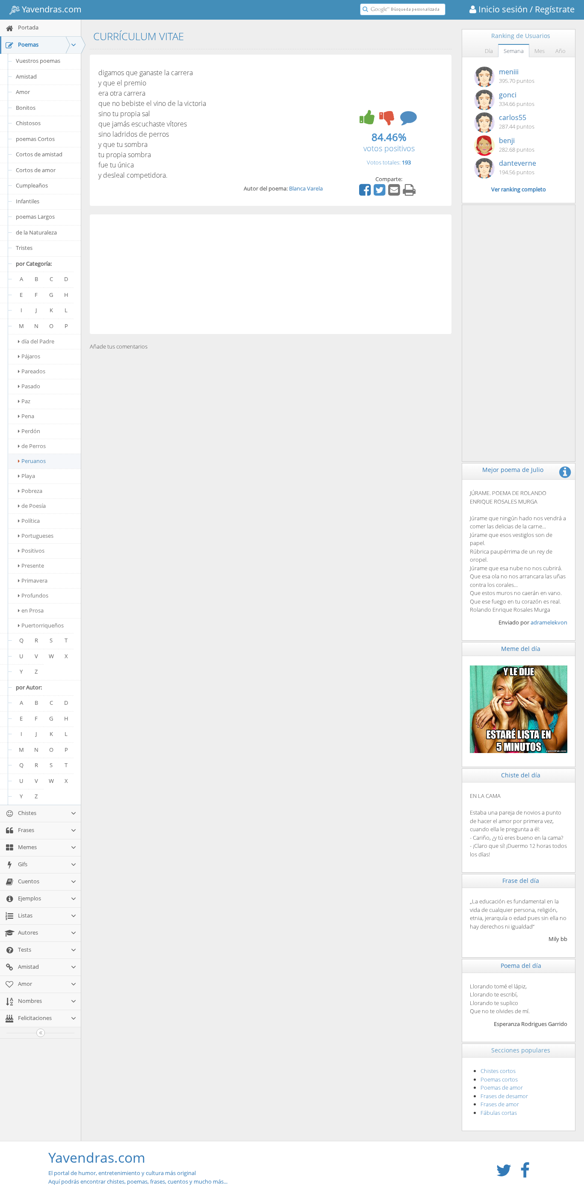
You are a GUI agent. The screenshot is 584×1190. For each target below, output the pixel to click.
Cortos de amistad (39, 154)
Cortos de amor (36, 170)
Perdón (30, 431)
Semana (514, 51)
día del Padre (37, 341)
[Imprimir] (410, 192)
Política (30, 521)
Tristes (24, 248)
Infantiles (27, 201)
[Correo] (395, 192)
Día (489, 51)
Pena (27, 416)
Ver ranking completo (518, 189)
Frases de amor (500, 1104)
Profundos (34, 595)
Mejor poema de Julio (512, 470)
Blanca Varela (306, 188)
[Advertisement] (270, 274)
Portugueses (37, 535)
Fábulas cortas (499, 1113)
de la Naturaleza (36, 232)
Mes (539, 51)
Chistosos (28, 123)
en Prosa (32, 610)
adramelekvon (549, 622)
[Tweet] (380, 192)
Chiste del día (520, 775)
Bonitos (25, 107)
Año (560, 51)
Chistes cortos (498, 1071)
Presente (32, 565)
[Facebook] (366, 192)
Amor (23, 92)
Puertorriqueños (42, 625)
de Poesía (33, 506)
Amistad (26, 76)
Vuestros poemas (38, 60)
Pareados (33, 371)
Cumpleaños (32, 185)
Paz (25, 401)
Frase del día (520, 880)
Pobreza (31, 491)
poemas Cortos (35, 139)
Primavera (34, 580)
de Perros (33, 446)
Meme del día (520, 649)
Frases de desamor (504, 1096)
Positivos (32, 550)
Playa (28, 476)
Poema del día (521, 965)
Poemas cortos (499, 1079)
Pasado (30, 386)
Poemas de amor (502, 1087)
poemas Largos (35, 216)
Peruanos (33, 461)
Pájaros (30, 356)
